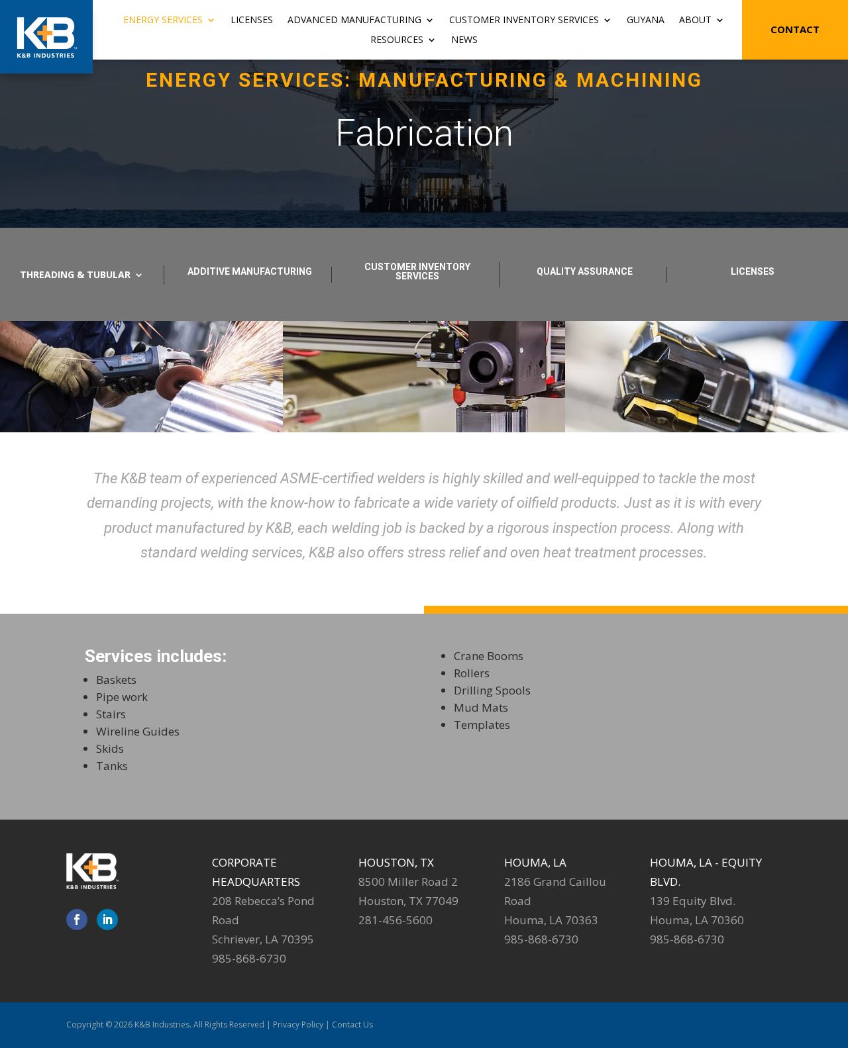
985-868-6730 (249, 958)
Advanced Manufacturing (354, 20)
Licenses (252, 20)
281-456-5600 (395, 920)
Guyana (645, 20)
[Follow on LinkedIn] (107, 919)
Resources (396, 40)
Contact (795, 29)
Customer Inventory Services (524, 20)
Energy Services (163, 20)
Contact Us (352, 1024)
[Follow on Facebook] (76, 919)
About (695, 20)
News (464, 40)
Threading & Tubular (75, 275)
